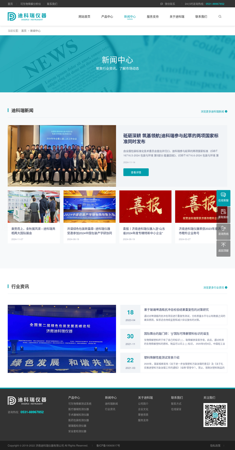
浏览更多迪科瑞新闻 (212, 111)
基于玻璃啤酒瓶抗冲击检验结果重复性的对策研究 (176, 310)
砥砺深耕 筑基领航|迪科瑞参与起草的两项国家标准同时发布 (170, 138)
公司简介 (143, 403)
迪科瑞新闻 (111, 403)
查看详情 (136, 172)
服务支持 (153, 16)
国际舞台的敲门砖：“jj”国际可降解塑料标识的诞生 (176, 334)
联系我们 (52, 4)
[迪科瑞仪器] (27, 16)
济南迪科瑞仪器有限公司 (50, 445)
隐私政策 (215, 445)
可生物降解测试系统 (79, 403)
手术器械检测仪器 (78, 414)
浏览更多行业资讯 (213, 287)
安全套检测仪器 (77, 431)
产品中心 (107, 16)
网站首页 (84, 16)
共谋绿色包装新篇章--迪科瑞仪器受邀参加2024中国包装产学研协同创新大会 (89, 233)
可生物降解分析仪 (30, 4)
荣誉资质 (143, 414)
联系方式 (176, 403)
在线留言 (176, 409)
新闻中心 (130, 16)
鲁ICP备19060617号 (108, 445)
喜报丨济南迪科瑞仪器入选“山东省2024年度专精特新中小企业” (144, 230)
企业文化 (143, 409)
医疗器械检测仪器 (78, 409)
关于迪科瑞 (177, 16)
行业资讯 (110, 409)
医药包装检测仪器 (78, 420)
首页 (10, 4)
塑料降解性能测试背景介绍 (161, 357)
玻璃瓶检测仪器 (77, 425)
